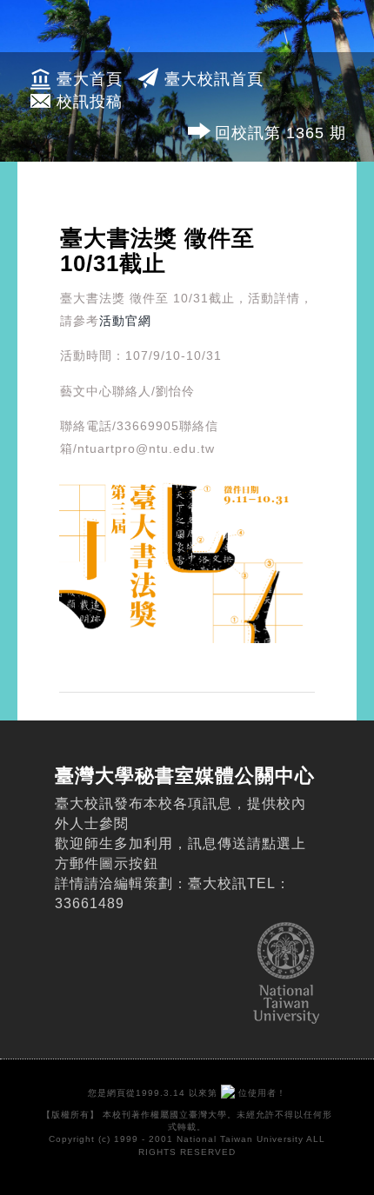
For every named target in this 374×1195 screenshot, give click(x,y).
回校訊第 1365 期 (280, 133)
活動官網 (125, 321)
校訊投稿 (90, 101)
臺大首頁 (90, 79)
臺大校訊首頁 (214, 79)
